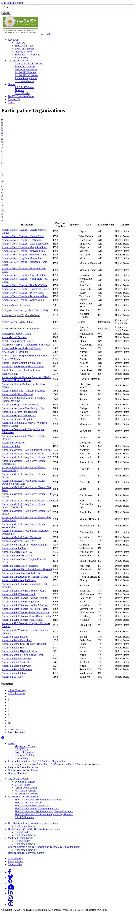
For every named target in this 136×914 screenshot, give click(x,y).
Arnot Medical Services (14, 337)
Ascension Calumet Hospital (17, 419)
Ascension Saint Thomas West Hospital (22, 619)
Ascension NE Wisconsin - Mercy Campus (24, 544)
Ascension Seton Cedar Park (17, 640)
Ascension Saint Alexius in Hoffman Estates (25, 576)
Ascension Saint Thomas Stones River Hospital (26, 616)
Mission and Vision (25, 746)
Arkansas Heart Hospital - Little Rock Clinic (25, 243)
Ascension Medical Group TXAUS (20, 541)
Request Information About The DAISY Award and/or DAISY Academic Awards (57, 764)
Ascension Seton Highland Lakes (19, 651)
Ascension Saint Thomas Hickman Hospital (25, 597)
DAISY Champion (24, 817)
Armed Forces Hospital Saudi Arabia (21, 328)
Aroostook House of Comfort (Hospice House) (26, 344)
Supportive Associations (27, 54)
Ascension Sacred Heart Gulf (17, 555)
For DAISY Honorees (26, 75)
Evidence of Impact (25, 66)
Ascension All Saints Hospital (17, 394)
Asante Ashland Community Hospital (21, 362)
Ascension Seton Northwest (16, 658)
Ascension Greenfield (13, 442)
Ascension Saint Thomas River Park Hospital (25, 608)
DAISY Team (22, 749)
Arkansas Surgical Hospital (16, 305)
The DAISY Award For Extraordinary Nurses (39, 799)
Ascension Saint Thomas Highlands (20, 601)
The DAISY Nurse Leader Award (32, 805)
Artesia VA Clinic (11, 359)
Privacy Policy (15, 861)
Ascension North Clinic (14, 548)
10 (9, 723)
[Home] (21, 34)
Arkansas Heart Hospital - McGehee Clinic (24, 254)
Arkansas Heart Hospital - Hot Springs (22, 240)
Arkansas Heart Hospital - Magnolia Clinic (24, 247)
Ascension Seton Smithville (16, 662)
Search (7, 7)
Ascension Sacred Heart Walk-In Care (22, 573)
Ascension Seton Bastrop (15, 636)
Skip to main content (12, 2)
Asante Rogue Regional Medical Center (23, 366)
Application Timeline (26, 826)
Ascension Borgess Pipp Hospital (19, 411)
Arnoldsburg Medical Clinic (16, 333)
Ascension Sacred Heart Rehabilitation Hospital (27, 569)
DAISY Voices (22, 784)
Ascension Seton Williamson (17, 669)
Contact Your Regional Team (23, 770)
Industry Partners (23, 51)
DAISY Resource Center (21, 96)
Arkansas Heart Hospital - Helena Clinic (23, 236)
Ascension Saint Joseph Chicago (19, 580)
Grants (11, 84)
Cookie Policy (15, 858)
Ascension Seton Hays (14, 647)
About (11, 743)
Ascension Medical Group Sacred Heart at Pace (27, 500)
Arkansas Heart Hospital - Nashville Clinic (24, 275)
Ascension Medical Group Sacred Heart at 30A (26, 457)
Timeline (19, 90)
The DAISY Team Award (28, 802)
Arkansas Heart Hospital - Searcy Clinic (23, 292)
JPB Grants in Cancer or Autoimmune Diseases (33, 823)
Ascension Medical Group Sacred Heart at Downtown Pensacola (24, 482)
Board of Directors (24, 48)
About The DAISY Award (28, 63)
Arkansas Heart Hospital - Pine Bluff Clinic (24, 285)
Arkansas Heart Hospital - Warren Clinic (23, 299)
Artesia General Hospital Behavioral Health (24, 355)
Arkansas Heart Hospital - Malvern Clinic (23, 250)
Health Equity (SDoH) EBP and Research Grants (34, 829)
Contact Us (14, 99)
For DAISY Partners (25, 72)
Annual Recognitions (26, 78)
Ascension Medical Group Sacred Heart (23, 453)
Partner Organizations (26, 69)
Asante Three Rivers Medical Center (21, 370)
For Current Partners (25, 790)
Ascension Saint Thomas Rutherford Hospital (25, 612)
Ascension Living (11, 446)
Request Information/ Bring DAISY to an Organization (37, 761)
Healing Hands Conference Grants (26, 852)
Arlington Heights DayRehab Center (21, 315)
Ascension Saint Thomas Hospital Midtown (25, 605)
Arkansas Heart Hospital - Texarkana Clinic (25, 296)
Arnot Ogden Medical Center (17, 341)
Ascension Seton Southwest (16, 665)
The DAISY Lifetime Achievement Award (37, 808)
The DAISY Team (24, 45)
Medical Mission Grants (20, 838)
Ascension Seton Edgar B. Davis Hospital (24, 643)
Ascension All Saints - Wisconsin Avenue (23, 390)
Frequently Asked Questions (23, 767)
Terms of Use (15, 864)
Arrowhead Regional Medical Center (21, 348)
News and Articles (24, 755)
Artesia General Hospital (15, 351)
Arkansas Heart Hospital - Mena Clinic (22, 258)
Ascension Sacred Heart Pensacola (20, 565)
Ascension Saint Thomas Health (18, 594)
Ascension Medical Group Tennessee (21, 537)
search (47, 34)
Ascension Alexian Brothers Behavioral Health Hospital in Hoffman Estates (26, 379)
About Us (13, 39)
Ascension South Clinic (14, 673)
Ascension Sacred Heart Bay (17, 551)
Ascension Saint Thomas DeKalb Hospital (24, 590)
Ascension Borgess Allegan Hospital (21, 404)
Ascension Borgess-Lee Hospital (19, 415)
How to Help (21, 57)
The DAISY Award (18, 60)
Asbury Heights (10, 373)
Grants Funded (22, 93)
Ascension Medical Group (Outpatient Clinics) (26, 449)
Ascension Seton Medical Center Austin (23, 654)
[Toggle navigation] (42, 34)
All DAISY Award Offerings (23, 796)
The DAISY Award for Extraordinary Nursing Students (44, 814)
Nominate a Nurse (24, 81)
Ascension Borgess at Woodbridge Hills (23, 408)
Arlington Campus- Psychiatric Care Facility (25, 310)
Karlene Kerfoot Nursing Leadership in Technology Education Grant (44, 846)
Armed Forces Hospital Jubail (17, 322)
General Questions (17, 773)
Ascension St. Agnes (13, 676)
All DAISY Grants (24, 87)
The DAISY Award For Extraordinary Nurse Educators (44, 811)
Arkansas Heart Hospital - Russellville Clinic (25, 289)
